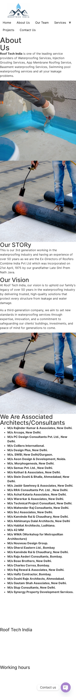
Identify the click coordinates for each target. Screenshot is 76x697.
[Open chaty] (66, 687)
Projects (8, 30)
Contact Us (28, 30)
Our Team (42, 22)
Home (7, 22)
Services (60, 22)
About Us (23, 22)
